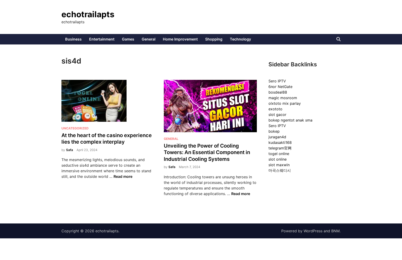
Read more (123, 176)
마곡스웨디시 (279, 170)
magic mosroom (282, 97)
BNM (335, 231)
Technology (240, 39)
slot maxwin (279, 164)
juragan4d (277, 137)
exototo (275, 109)
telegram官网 (279, 148)
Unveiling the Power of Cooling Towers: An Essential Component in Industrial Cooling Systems (207, 152)
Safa (69, 150)
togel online (278, 153)
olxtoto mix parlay (284, 103)
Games (128, 39)
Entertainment (101, 39)
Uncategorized (75, 128)
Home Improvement (180, 39)
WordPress (313, 231)
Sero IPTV (277, 81)
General (148, 39)
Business (73, 39)
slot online (277, 159)
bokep (274, 131)
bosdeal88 (277, 92)
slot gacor (277, 114)
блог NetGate (280, 86)
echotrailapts (87, 14)
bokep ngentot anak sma (290, 120)
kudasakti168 (280, 142)
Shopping (213, 39)
